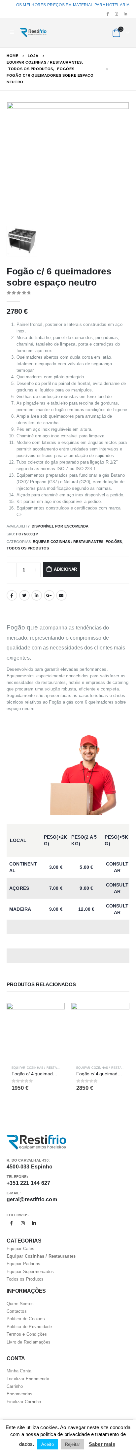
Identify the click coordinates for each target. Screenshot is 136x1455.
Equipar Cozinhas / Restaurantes (68, 542)
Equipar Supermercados (30, 1271)
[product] (36, 1032)
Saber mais (102, 1444)
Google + (49, 595)
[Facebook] (108, 14)
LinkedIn (36, 595)
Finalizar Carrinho (24, 1401)
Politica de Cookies (26, 1318)
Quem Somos (20, 1303)
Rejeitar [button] (72, 1444)
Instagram (23, 1223)
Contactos (17, 1311)
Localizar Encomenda (28, 1378)
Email (61, 595)
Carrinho (15, 1386)
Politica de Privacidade (29, 1326)
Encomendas (19, 1393)
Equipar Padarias (23, 1263)
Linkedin (34, 1223)
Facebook (12, 595)
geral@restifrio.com (32, 1199)
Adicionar (65, 569)
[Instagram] (116, 14)
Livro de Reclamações (29, 1342)
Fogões (114, 542)
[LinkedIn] (125, 14)
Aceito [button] (47, 1444)
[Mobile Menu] (12, 32)
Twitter (24, 595)
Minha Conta (19, 1370)
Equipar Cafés (21, 1248)
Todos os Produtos (28, 548)
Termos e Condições (27, 1334)
